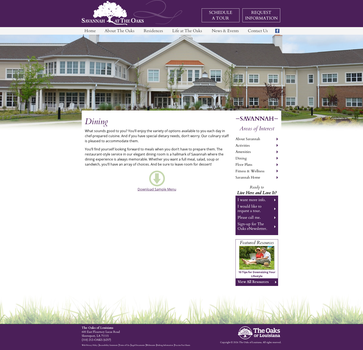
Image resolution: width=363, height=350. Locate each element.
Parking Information (165, 345)
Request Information (261, 15)
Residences (153, 31)
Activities (242, 145)
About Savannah (247, 139)
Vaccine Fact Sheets (182, 345)
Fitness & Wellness (249, 171)
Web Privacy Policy (90, 345)
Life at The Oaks (187, 31)
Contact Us (258, 31)
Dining (241, 158)
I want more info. (252, 200)
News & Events (225, 31)
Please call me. (249, 217)
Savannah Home (247, 177)
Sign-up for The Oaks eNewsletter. (252, 226)
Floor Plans (243, 164)
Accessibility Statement (108, 345)
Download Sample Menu (157, 189)
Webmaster (150, 345)
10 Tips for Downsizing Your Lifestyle (256, 274)
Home (90, 31)
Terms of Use (124, 345)
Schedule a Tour (220, 15)
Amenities (243, 151)
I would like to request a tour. (250, 208)
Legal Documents (138, 345)
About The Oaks (119, 31)
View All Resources (253, 282)
